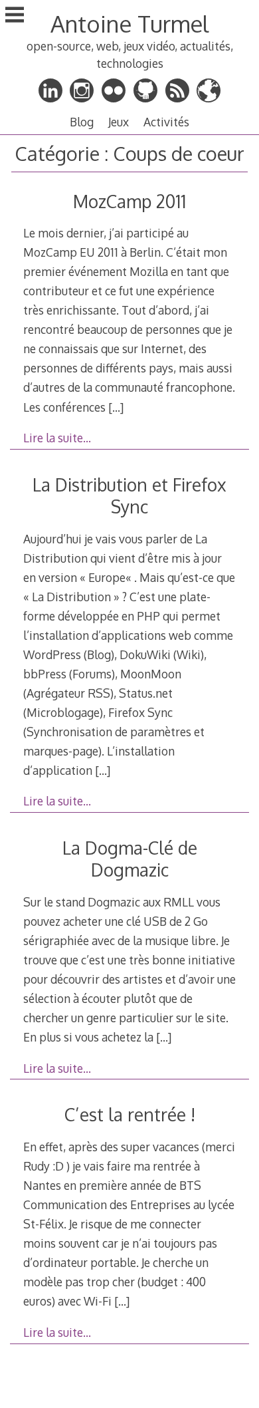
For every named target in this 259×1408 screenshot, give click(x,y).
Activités (166, 121)
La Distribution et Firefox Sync (129, 495)
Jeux (118, 121)
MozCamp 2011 (129, 201)
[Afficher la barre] (14, 16)
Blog (82, 121)
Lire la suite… (57, 437)
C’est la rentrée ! (129, 1114)
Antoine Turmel (129, 23)
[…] (116, 407)
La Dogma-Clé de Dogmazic (129, 859)
